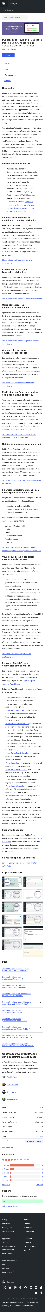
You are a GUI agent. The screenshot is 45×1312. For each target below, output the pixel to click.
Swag (27, 1250)
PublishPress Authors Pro (15, 697)
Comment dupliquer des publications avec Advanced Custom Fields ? (16, 1003)
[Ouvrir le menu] (41, 3)
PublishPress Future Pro (14, 743)
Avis (6, 69)
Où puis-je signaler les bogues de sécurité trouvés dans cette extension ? (18, 1045)
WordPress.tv (8, 1253)
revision (39, 1141)
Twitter (33, 863)
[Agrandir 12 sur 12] (40, 946)
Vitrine (26, 1220)
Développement (10, 75)
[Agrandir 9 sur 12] (40, 904)
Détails (7, 63)
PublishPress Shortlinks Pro (16, 786)
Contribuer (28, 1238)
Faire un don (30, 1246)
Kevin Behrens (12, 1084)
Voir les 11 (39, 1136)
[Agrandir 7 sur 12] (40, 879)
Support (7, 80)
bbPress (6, 1268)
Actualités (6, 1224)
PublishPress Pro (12, 763)
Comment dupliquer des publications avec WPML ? (13, 1011)
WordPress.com (9, 1261)
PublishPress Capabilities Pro (17, 723)
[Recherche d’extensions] (25, 17)
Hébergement (7, 1227)
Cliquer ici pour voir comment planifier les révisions (22, 299)
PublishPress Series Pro (14, 779)
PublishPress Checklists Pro (16, 733)
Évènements (29, 1242)
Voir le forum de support (12, 1206)
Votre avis (6, 1185)
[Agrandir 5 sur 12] (19, 929)
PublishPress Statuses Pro (16, 796)
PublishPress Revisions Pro (16, 769)
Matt (5, 1264)
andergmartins (12, 1099)
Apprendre (6, 1238)
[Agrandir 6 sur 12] (19, 942)
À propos (5, 1220)
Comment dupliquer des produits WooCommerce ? (12, 978)
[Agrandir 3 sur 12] (19, 904)
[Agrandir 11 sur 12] (40, 929)
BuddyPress (8, 1272)
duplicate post (30, 1141)
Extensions (28, 1227)
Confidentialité (8, 1231)
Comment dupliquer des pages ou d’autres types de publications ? (15, 970)
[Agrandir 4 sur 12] (19, 917)
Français (10, 1282)
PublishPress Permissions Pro (17, 753)
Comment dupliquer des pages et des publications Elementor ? (14, 986)
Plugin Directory (8, 10)
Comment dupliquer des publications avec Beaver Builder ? (16, 1028)
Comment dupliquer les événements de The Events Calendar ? (16, 995)
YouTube (7, 866)
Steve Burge (12, 1092)
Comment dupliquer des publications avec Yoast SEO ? (14, 1020)
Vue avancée (7, 1147)
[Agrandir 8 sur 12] (40, 892)
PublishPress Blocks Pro (15, 710)
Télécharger (8, 55)
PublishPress (10, 49)
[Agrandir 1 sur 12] (19, 879)
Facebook (26, 863)
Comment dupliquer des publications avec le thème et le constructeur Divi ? (17, 1036)
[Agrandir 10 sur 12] (40, 917)
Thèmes (27, 1224)
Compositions (29, 1231)
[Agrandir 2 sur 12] (19, 892)
